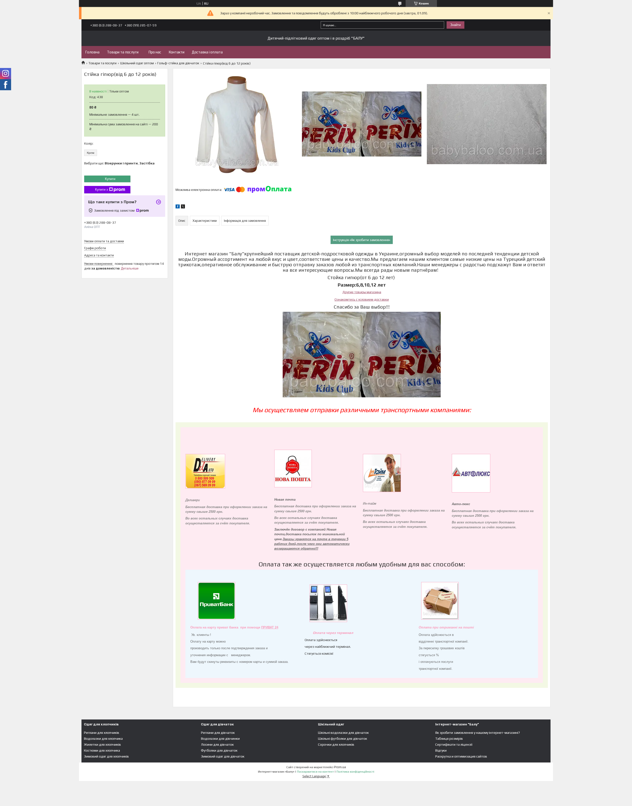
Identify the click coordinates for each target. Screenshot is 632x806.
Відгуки (441, 750)
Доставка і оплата (207, 52)
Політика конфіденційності (355, 771)
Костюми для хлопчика (102, 750)
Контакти (176, 52)
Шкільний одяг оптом (137, 63)
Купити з (101, 189)
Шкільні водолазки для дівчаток (343, 733)
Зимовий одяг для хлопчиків (106, 756)
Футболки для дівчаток (219, 750)
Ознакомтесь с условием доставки (362, 299)
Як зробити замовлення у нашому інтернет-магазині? (477, 733)
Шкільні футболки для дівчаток (342, 738)
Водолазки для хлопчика (103, 738)
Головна (92, 52)
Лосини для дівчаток (217, 744)
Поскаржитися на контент (315, 771)
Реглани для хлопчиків (101, 733)
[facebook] (178, 207)
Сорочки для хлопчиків (336, 744)
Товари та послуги (122, 52)
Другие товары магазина (361, 292)
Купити (110, 179)
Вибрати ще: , (119, 163)
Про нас (154, 52)
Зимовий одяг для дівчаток (222, 756)
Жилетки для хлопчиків (102, 744)
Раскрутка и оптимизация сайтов (461, 756)
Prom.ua (340, 767)
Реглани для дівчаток (218, 733)
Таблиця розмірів (449, 738)
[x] (183, 207)
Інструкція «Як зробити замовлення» (361, 240)
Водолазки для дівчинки (220, 738)
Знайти (455, 25)
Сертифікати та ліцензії (453, 744)
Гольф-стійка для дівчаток (178, 63)
